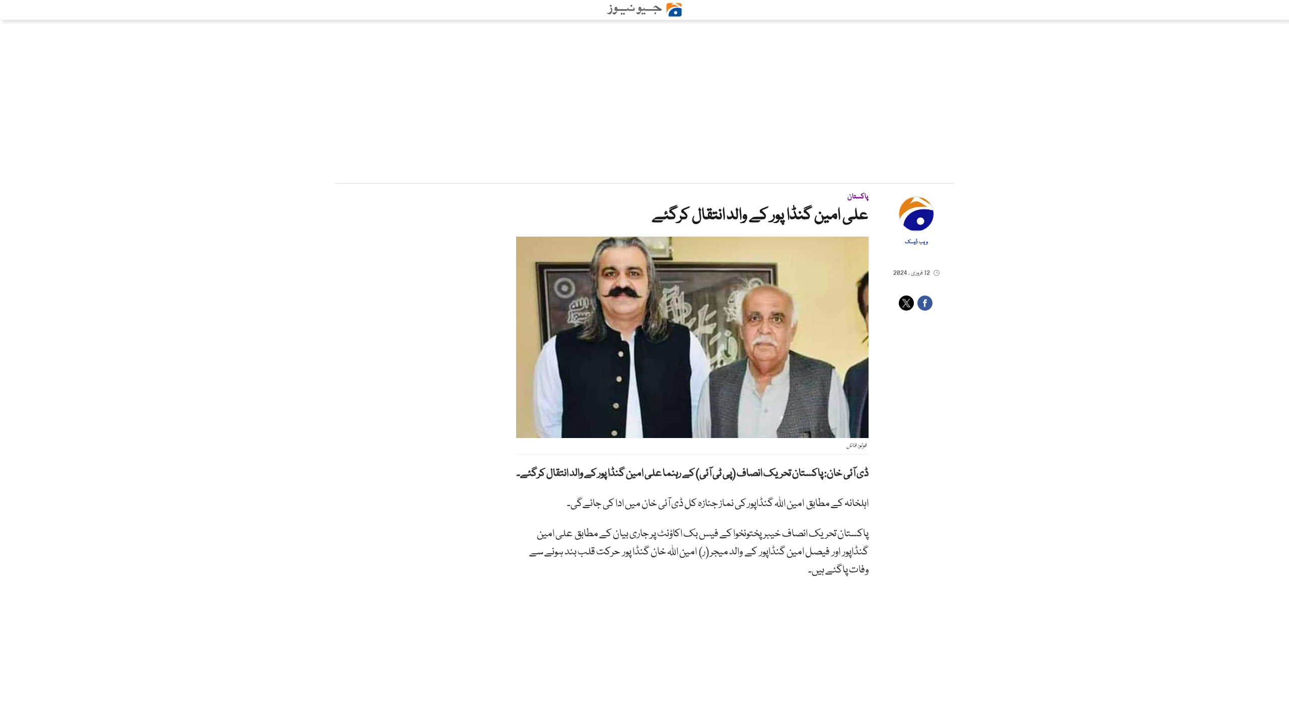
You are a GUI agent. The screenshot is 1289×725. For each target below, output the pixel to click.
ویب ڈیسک (916, 242)
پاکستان (858, 196)
